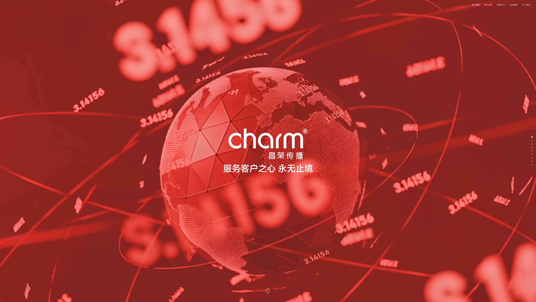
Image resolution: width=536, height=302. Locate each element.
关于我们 (526, 4)
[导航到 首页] (532, 137)
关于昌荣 (476, 4)
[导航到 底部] (532, 165)
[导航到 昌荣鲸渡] (532, 154)
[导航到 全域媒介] (532, 144)
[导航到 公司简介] (532, 140)
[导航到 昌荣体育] (532, 151)
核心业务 (488, 4)
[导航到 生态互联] (532, 147)
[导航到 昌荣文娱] (532, 158)
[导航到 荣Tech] (532, 161)
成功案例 (513, 4)
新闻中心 (501, 4)
